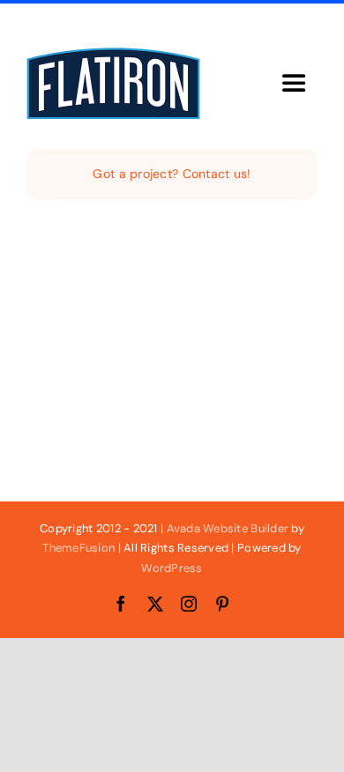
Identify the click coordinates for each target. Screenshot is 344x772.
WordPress (171, 567)
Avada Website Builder (228, 528)
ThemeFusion (78, 547)
